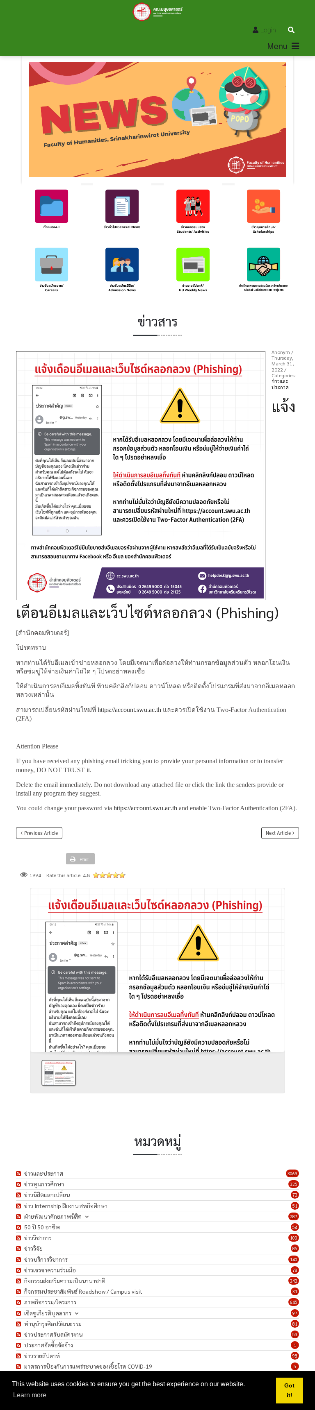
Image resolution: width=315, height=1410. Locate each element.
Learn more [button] (29, 1395)
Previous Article (41, 833)
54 (294, 1227)
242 (293, 1281)
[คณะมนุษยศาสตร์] (157, 12)
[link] (51, 213)
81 (294, 1324)
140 (293, 1259)
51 (294, 1206)
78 (294, 1270)
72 (294, 1195)
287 (293, 1216)
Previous (39, 967)
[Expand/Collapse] (87, 1216)
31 (294, 1291)
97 (294, 1313)
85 (294, 1248)
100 (293, 1238)
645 (293, 1302)
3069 (292, 1173)
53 (294, 1334)
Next (275, 967)
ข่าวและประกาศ (280, 384)
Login (268, 30)
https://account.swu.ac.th (129, 709)
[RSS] (19, 1173)
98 (294, 1356)
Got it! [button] (289, 1390)
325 (293, 1184)
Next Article (278, 833)
